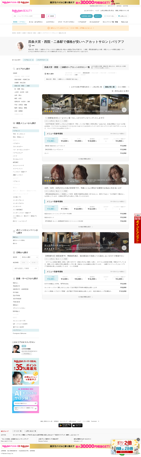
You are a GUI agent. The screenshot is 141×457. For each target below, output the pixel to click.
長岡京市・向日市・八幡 (22, 101)
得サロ (15, 243)
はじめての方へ (89, 10)
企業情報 (3, 450)
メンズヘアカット (18, 200)
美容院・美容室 (16, 33)
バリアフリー (45, 33)
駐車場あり (16, 311)
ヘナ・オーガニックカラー (21, 149)
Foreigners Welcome (19, 333)
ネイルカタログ (94, 22)
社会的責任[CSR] (23, 450)
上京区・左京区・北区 (21, 92)
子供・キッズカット (19, 134)
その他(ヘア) (17, 197)
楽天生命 (119, 6)
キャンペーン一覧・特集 (110, 22)
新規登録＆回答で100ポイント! (98, 6)
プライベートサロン (19, 308)
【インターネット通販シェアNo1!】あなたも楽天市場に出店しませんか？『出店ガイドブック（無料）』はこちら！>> (45, 435)
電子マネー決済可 (18, 327)
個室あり (16, 305)
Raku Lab (124, 22)
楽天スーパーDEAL (19, 240)
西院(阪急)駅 (86, 73)
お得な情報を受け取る (107, 10)
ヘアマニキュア (18, 153)
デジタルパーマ (18, 159)
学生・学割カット (18, 137)
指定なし (16, 127)
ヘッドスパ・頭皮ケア (20, 172)
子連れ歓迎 (16, 302)
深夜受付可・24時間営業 (20, 289)
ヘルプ (97, 10)
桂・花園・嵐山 (19, 89)
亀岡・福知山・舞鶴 (20, 108)
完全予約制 (16, 295)
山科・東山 (17, 95)
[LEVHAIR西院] (25, 350)
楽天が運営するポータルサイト (82, 439)
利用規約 (56, 421)
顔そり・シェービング (20, 221)
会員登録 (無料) (86, 16)
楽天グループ (111, 6)
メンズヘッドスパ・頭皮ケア (22, 213)
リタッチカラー (18, 146)
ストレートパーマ (18, 165)
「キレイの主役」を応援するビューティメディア (14, 439)
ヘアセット (16, 181)
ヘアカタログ (82, 22)
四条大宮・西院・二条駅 (34, 33)
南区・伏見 (17, 98)
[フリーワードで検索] (43, 16)
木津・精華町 (18, 111)
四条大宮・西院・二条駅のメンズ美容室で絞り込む (62, 79)
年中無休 (16, 292)
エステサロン (50, 22)
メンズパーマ (17, 206)
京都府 (24, 33)
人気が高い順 (97, 87)
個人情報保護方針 (12, 450)
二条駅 (76, 74)
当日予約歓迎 (17, 298)
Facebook (94, 421)
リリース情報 (86, 421)
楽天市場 (125, 6)
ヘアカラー (16, 143)
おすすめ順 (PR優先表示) (80, 87)
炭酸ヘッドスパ (18, 175)
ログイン (98, 16)
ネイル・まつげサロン (36, 22)
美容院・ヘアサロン (19, 22)
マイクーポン (110, 16)
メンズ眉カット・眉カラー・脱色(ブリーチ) (25, 217)
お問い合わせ (72, 421)
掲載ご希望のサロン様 (122, 10)
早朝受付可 (16, 286)
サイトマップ (63, 421)
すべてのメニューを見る (117, 133)
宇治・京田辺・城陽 (20, 104)
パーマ (15, 156)
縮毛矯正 (16, 162)
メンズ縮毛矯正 (18, 209)
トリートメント (18, 168)
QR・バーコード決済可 (20, 324)
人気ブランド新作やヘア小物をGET (48, 439)
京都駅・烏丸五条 (20, 82)
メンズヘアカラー (18, 203)
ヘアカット (54, 33)
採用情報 (32, 450)
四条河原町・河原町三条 (22, 79)
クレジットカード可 (19, 320)
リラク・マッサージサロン (66, 22)
